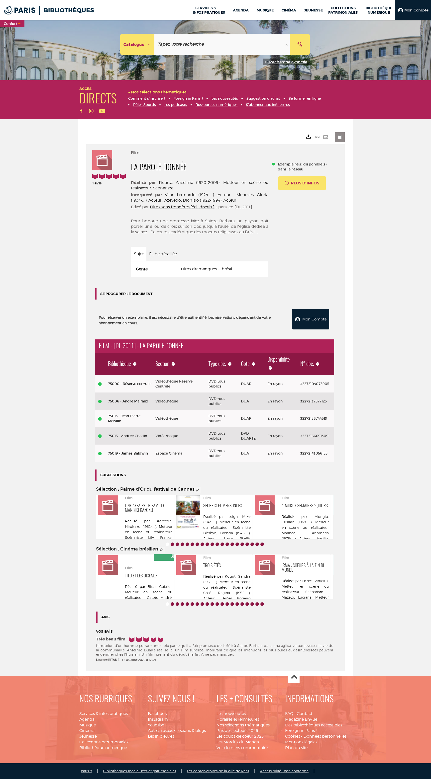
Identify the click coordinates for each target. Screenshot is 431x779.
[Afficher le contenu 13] (227, 544)
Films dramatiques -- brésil (206, 269)
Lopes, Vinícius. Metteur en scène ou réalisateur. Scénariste (305, 586)
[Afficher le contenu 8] (202, 544)
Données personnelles (325, 736)
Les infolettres (161, 736)
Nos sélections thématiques (243, 725)
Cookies (292, 736)
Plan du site (296, 747)
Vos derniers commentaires (242, 747)
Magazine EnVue (301, 719)
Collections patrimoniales (103, 742)
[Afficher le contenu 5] (187, 544)
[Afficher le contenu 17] (247, 544)
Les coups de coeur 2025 (240, 736)
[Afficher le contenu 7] (197, 544)
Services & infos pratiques (103, 713)
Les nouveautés (231, 713)
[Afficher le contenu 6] (192, 544)
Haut (294, 677)
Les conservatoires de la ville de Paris (218, 771)
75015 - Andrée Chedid (127, 436)
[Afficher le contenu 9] (207, 544)
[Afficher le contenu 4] (182, 544)
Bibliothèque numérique (103, 747)
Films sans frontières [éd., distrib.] (182, 207)
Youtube (156, 725)
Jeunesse (88, 736)
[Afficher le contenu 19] (257, 544)
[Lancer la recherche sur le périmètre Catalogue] (300, 44)
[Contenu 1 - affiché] (167, 544)
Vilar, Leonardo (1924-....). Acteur (197, 194)
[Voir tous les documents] (197, 490)
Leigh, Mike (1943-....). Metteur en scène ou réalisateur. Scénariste (227, 522)
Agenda (87, 719)
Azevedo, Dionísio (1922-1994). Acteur (200, 200)
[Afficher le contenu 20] (262, 544)
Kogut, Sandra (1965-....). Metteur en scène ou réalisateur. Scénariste (227, 581)
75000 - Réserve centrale (129, 384)
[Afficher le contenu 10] (212, 544)
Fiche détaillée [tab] (163, 253)
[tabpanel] (199, 269)
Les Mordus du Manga (237, 742)
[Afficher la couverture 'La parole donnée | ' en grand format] (102, 159)
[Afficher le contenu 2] (172, 544)
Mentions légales (301, 742)
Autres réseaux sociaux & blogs (177, 730)
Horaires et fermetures (237, 719)
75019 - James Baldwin (128, 453)
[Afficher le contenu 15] (237, 544)
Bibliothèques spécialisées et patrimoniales (139, 771)
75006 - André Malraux (128, 401)
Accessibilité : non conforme (284, 771)
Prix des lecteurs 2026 (237, 730)
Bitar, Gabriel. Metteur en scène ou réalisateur (148, 592)
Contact (304, 713)
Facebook (157, 713)
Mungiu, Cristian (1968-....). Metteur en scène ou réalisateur (305, 522)
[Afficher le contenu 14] (232, 544)
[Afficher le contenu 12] (222, 544)
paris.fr (86, 771)
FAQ (289, 713)
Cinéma (87, 730)
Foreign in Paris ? (301, 730)
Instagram (158, 719)
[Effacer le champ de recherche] (287, 44)
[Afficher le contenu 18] (252, 544)
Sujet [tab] (139, 253)
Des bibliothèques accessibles (313, 725)
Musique (87, 725)
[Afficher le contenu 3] (177, 544)
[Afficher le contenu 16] (242, 544)
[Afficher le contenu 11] (217, 544)
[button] (413, 10)
